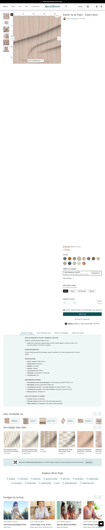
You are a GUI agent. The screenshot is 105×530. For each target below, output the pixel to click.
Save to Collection (82, 319)
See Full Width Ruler (35, 61)
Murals (13, 6)
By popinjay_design (26, 453)
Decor (20, 6)
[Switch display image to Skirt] (6, 36)
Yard (65, 291)
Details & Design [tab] (27, 333)
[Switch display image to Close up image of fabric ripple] (6, 42)
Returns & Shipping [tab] (61, 333)
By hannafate (43, 451)
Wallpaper (5, 6)
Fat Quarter (82, 291)
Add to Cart (82, 314)
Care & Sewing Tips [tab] (44, 333)
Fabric (26, 6)
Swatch (91, 291)
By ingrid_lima (62, 453)
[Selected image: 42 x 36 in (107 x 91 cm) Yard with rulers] (6, 16)
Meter (73, 291)
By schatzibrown (7, 453)
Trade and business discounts (52, 1)
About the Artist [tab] (78, 333)
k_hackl (74, 18)
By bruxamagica (80, 453)
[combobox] (81, 6)
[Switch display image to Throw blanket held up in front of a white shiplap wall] (6, 49)
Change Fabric (96, 273)
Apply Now (89, 462)
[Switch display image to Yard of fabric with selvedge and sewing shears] (6, 23)
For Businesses (35, 6)
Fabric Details (68, 278)
